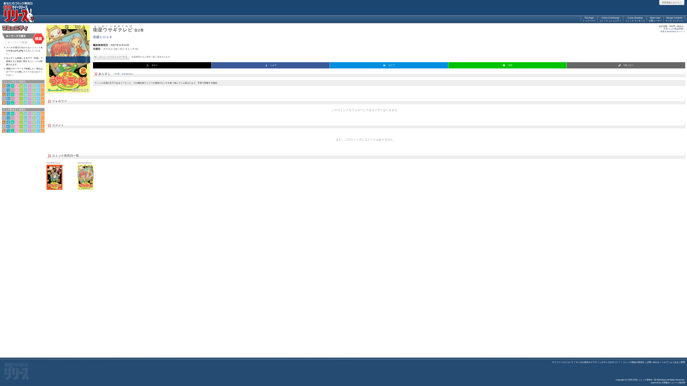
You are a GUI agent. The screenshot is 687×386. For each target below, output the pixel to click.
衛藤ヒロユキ (102, 37)
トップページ (589, 19)
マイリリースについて (562, 362)
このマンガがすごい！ (610, 362)
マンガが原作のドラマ (586, 362)
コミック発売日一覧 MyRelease (653, 380)
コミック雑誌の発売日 (633, 362)
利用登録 (666, 2)
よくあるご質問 (677, 362)
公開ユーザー (655, 19)
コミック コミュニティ (610, 19)
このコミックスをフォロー (110, 57)
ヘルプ (664, 362)
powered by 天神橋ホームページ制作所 (668, 383)
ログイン (677, 2)
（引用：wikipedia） (124, 74)
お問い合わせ (652, 362)
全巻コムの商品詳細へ (674, 29)
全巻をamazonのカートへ (672, 31)
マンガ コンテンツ (674, 19)
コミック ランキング (635, 19)
